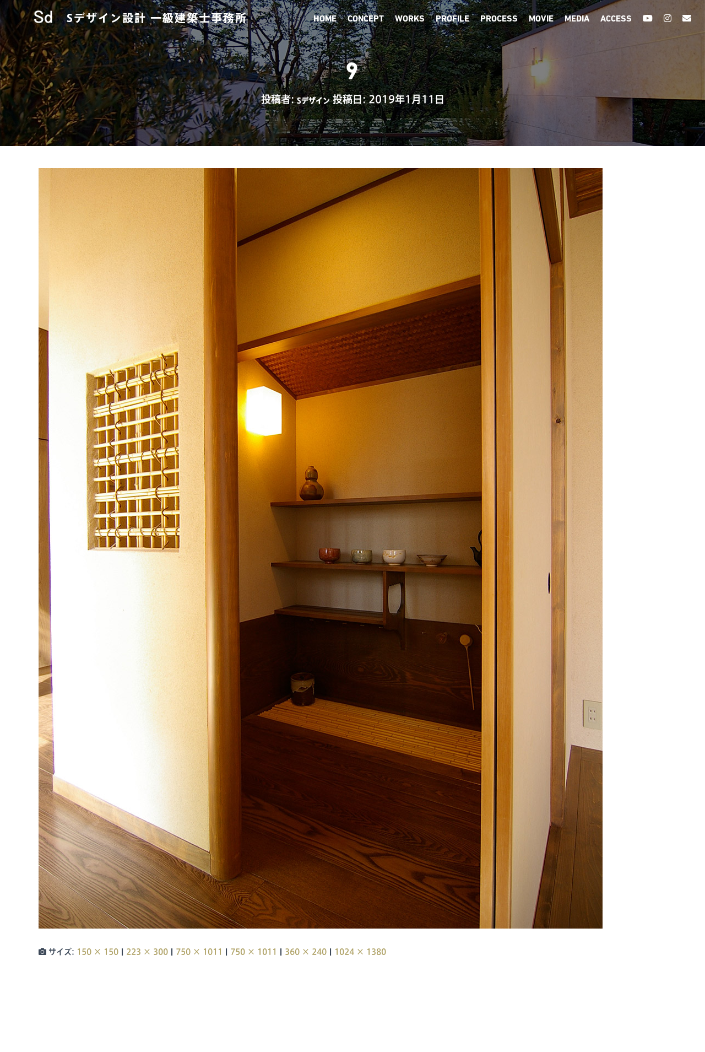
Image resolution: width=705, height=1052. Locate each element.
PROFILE (452, 19)
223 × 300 (147, 952)
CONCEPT (366, 19)
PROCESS (499, 19)
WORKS (410, 19)
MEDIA (577, 19)
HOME (325, 19)
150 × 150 (97, 952)
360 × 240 (306, 952)
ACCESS (616, 19)
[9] (321, 548)
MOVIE (541, 19)
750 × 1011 (199, 952)
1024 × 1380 (360, 952)
